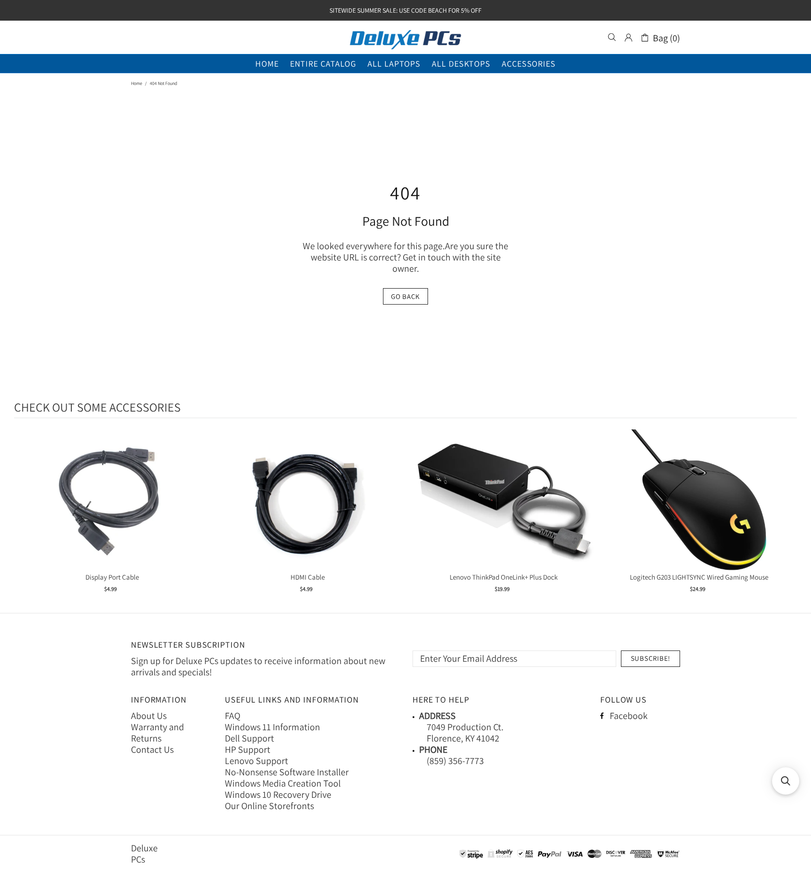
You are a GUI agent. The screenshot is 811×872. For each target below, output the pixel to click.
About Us (149, 715)
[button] (785, 781)
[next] (787, 516)
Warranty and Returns (157, 732)
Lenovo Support (256, 760)
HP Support (247, 749)
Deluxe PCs (405, 37)
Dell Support (249, 738)
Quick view (112, 509)
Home (136, 83)
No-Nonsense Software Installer (287, 772)
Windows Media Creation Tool (283, 783)
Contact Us (152, 749)
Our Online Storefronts (269, 805)
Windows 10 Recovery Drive (278, 794)
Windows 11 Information (272, 727)
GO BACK (405, 296)
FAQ (232, 715)
